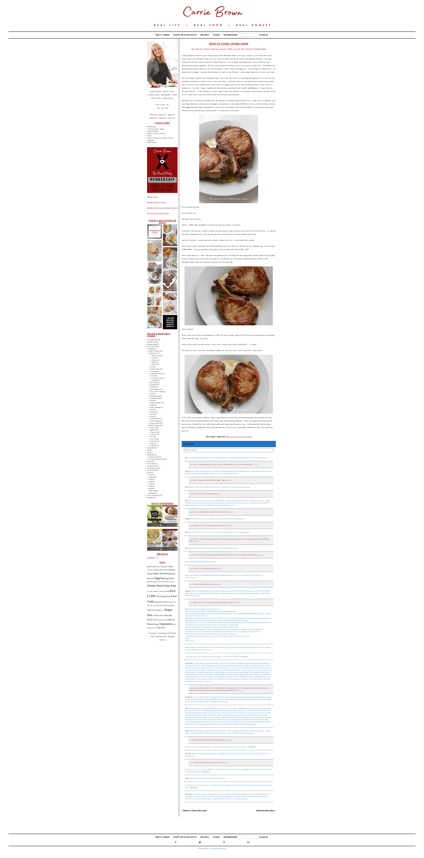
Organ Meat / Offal (155, 398)
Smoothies (153, 412)
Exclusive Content (153, 457)
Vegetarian (153, 445)
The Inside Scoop (151, 466)
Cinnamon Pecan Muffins (170, 303)
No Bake (154, 380)
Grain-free (153, 434)
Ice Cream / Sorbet (157, 378)
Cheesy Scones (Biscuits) (170, 235)
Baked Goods (154, 353)
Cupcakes (154, 360)
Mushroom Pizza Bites (265, 810)
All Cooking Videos (152, 340)
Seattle (150, 488)
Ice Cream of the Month (163, 591)
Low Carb (153, 439)
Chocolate (153, 371)
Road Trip (166, 605)
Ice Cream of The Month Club (158, 213)
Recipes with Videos (155, 403)
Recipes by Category (154, 351)
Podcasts (149, 135)
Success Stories (151, 463)
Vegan (152, 443)
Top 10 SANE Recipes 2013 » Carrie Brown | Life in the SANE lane (203, 656)
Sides (151, 409)
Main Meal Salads (155, 396)
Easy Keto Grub (151, 342)
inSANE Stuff (151, 448)
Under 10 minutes (155, 421)
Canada (151, 479)
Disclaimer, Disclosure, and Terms (156, 133)
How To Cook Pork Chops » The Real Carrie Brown (199, 769)
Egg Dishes (153, 385)
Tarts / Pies (155, 364)
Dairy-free (153, 427)
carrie (190, 464)
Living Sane (165, 596)
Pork (151, 400)
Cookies (154, 358)
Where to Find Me (152, 142)
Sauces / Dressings (155, 407)
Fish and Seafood (155, 389)
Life (148, 450)
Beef (151, 367)
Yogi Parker (150, 497)
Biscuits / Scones (156, 355)
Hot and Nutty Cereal (154, 273)
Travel (148, 473)
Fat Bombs (153, 387)
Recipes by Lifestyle (154, 425)
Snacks (152, 414)
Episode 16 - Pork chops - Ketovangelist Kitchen (198, 746)
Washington (152, 493)
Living (148, 452)
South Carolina (153, 491)
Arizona (151, 475)
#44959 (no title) (151, 127)
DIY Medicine (154, 382)
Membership (150, 455)
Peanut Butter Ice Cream (154, 251)
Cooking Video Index (152, 131)
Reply (261, 457)
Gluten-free (153, 432)
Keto (151, 436)
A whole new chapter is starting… (156, 129)
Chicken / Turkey (154, 369)
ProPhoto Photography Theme (218, 848)
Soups (152, 416)
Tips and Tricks (151, 470)
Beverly (187, 561)
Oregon (151, 486)
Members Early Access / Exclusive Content (162, 208)
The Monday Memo (152, 468)
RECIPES (204, 35)
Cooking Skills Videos (156, 373)
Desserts (152, 376)
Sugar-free (153, 441)
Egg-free (152, 430)
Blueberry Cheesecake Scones (195, 810)
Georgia (151, 484)
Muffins (154, 362)
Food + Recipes (151, 346)
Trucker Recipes (162, 620)
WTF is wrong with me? (153, 495)
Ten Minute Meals (155, 418)
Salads (152, 405)
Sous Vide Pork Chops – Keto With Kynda (196, 785)
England (151, 481)
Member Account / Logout (156, 202)
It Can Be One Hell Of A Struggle (170, 322)
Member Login (152, 197)
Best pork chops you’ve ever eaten (239, 437)
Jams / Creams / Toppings (157, 391)
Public (148, 605)
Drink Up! (154, 295)
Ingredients (152, 349)
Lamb (151, 394)
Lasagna (154, 317)
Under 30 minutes (155, 423)
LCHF (151, 596)
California (151, 477)
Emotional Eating (151, 344)
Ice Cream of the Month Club (156, 459)
